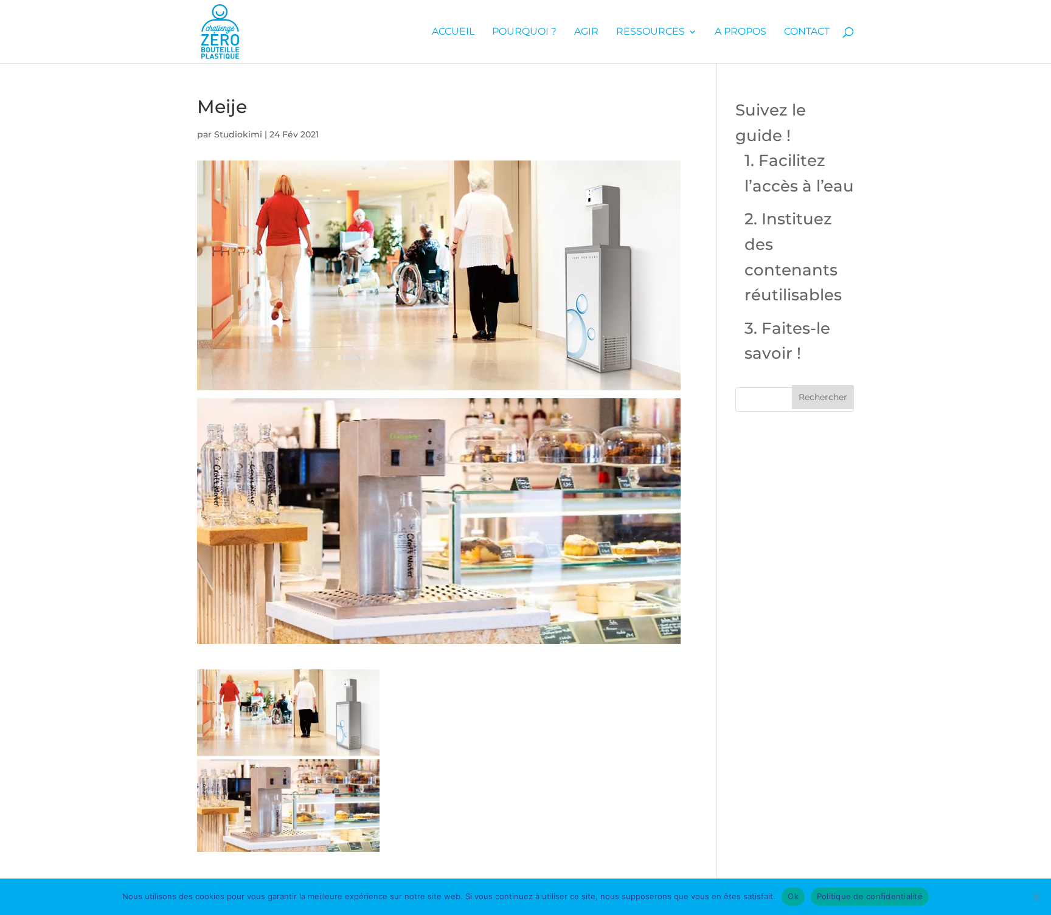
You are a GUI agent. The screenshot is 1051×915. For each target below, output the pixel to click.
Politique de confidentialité (870, 896)
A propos (740, 32)
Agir (586, 32)
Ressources (650, 32)
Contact (807, 32)
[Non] (1036, 897)
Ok (793, 896)
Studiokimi (238, 134)
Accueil (453, 32)
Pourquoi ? (524, 32)
